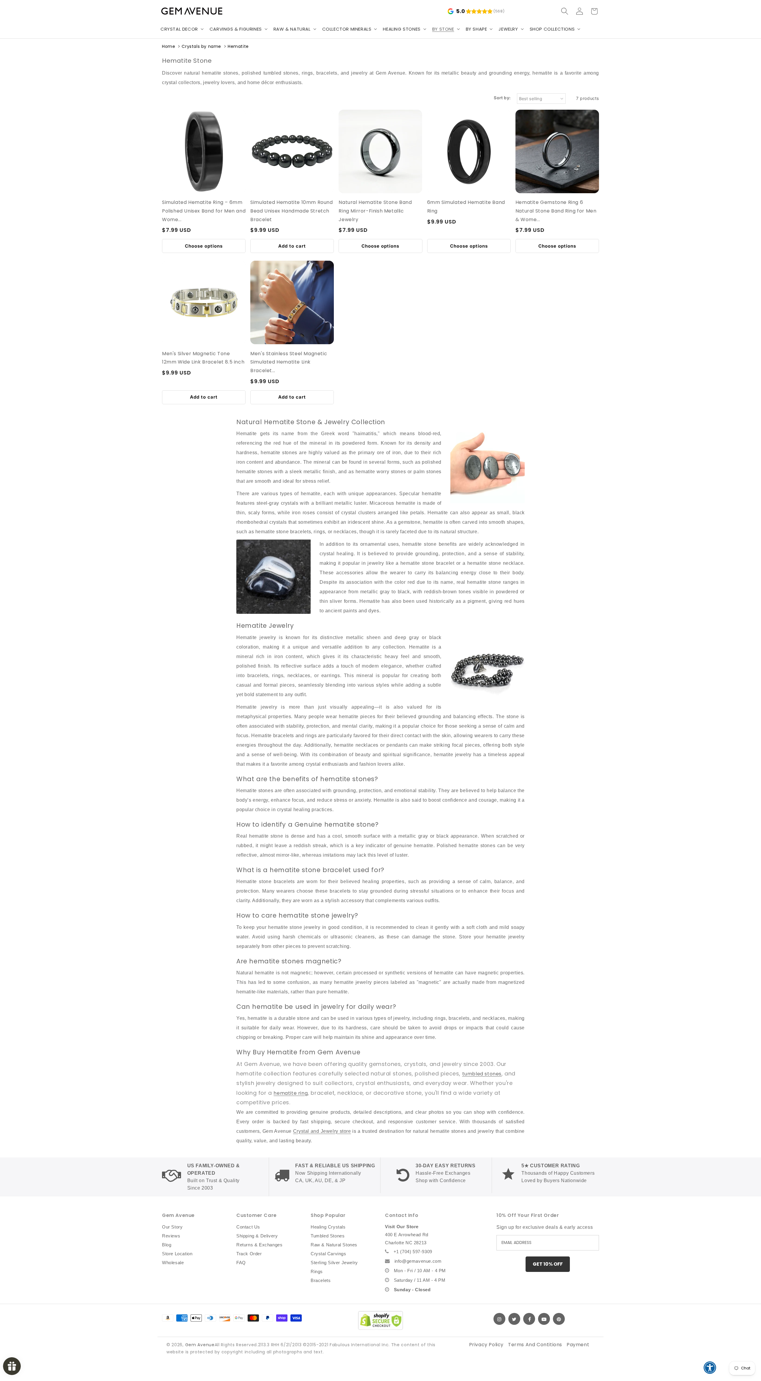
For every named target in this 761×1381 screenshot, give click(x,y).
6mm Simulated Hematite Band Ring (466, 206)
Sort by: (502, 97)
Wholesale (173, 1262)
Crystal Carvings (328, 1253)
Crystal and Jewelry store (322, 1131)
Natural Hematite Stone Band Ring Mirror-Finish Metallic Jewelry (375, 211)
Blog (166, 1244)
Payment (578, 1344)
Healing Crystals (328, 1226)
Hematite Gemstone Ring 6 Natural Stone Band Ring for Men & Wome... (556, 211)
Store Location (177, 1253)
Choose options (204, 246)
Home (168, 46)
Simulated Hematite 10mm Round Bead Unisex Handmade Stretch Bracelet (291, 211)
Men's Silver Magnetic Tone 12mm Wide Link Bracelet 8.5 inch (203, 358)
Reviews (171, 1235)
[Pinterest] (559, 1319)
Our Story (172, 1226)
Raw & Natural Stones (334, 1244)
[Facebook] (529, 1319)
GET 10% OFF (548, 1264)
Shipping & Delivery (257, 1235)
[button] (181, 29)
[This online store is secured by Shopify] (380, 1320)
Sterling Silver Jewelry (334, 1262)
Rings (317, 1271)
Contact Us (248, 1226)
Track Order (249, 1253)
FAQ (241, 1262)
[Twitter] (514, 1319)
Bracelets (321, 1280)
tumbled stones (481, 1073)
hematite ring (290, 1093)
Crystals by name (201, 46)
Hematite (238, 46)
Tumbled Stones (328, 1235)
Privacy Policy (486, 1344)
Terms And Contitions (535, 1344)
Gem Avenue (200, 1345)
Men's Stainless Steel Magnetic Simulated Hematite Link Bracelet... (288, 362)
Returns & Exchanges (259, 1244)
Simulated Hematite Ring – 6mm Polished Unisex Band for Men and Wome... (204, 211)
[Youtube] (544, 1319)
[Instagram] (499, 1319)
